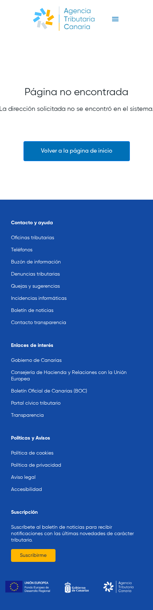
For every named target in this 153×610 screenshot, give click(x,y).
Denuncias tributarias (35, 274)
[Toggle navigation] (115, 19)
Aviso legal (23, 477)
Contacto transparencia (38, 322)
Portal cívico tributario (35, 403)
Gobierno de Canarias (36, 360)
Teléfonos (21, 249)
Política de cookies (32, 453)
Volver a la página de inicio (76, 151)
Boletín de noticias (32, 310)
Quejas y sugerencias (35, 286)
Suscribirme (33, 555)
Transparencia (27, 415)
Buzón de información (36, 262)
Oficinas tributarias (32, 237)
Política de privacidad (36, 465)
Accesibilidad (26, 489)
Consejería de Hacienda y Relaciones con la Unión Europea (69, 375)
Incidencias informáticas (39, 298)
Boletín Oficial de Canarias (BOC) (49, 391)
